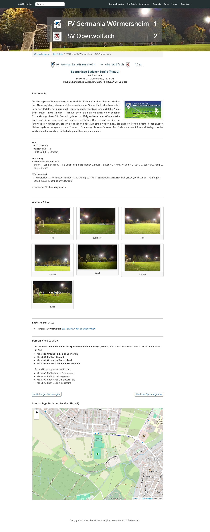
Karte (166, 4)
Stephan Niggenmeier (55, 187)
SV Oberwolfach (91, 36)
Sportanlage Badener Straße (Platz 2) (95, 72)
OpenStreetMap (147, 498)
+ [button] (37, 412)
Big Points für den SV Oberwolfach (78, 328)
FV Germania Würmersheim (108, 23)
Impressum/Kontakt (116, 520)
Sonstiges (185, 4)
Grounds (157, 4)
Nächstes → (149, 394)
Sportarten (144, 4)
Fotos (174, 4)
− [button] (37, 417)
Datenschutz (134, 520)
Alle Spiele (132, 4)
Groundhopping (116, 4)
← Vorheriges (46, 394)
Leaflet (135, 498)
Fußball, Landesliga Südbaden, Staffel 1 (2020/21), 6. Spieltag (95, 81)
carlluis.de (25, 4)
